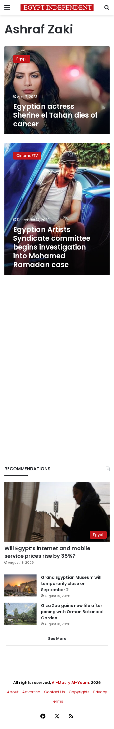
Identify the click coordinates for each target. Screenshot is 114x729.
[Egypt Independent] (57, 7)
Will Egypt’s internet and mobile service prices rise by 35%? (47, 552)
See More (57, 638)
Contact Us (54, 692)
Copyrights (79, 692)
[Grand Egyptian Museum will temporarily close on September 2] (20, 585)
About (12, 692)
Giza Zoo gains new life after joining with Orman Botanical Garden (72, 612)
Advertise (31, 692)
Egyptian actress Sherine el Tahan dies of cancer (55, 115)
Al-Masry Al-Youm (70, 682)
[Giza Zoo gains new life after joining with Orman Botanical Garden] (20, 614)
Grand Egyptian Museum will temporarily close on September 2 (71, 583)
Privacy (100, 692)
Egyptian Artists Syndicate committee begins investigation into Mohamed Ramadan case (51, 247)
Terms (57, 701)
